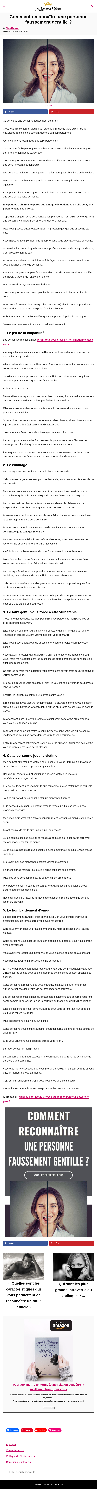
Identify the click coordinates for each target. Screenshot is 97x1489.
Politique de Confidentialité (21, 1456)
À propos (11, 1444)
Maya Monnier (12, 28)
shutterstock (48, 105)
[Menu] (4, 6)
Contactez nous (15, 1450)
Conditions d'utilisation (18, 1462)
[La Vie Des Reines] (48, 6)
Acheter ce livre (48, 1408)
